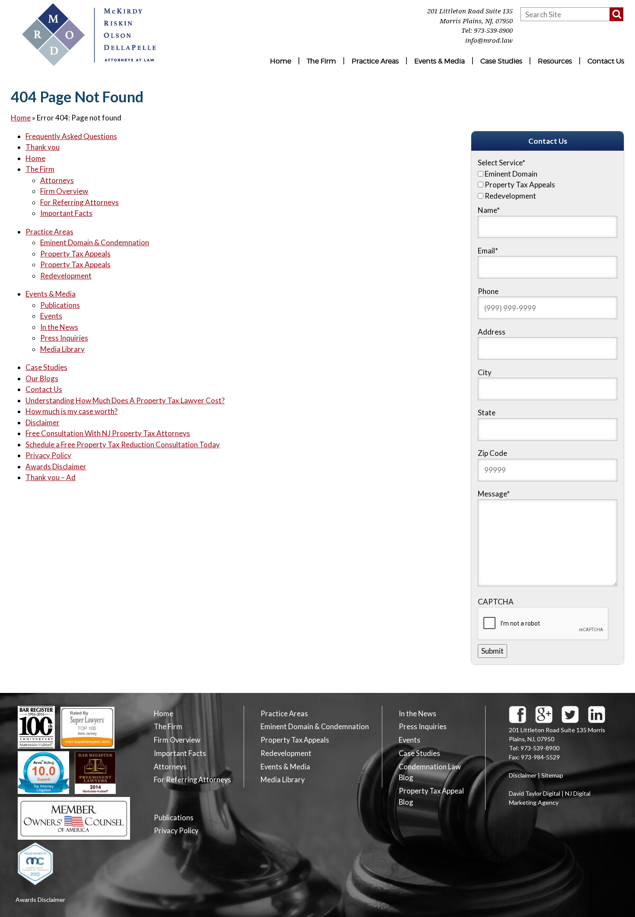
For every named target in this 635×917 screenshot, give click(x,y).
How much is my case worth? (71, 411)
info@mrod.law (489, 40)
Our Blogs (41, 378)
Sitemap (552, 775)
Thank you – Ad (50, 477)
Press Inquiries (64, 337)
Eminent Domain (511, 173)
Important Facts (66, 213)
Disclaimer (42, 422)
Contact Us (605, 61)
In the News (59, 327)
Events (51, 315)
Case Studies (501, 61)
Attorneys (57, 180)
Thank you (42, 147)
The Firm (321, 61)
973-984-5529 (540, 757)
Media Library (62, 349)
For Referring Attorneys (79, 202)
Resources (555, 61)
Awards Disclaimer (55, 466)
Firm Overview (64, 191)
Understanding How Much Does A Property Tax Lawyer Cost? (125, 400)
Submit (492, 650)
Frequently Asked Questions (71, 136)
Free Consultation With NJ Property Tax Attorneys (107, 433)
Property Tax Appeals (75, 253)
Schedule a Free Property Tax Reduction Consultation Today (122, 444)
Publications (60, 305)
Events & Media (439, 61)
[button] (616, 14)
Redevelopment (66, 275)
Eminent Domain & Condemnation (94, 242)
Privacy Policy (48, 455)
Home (280, 61)
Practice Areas (375, 61)
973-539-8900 (493, 31)
